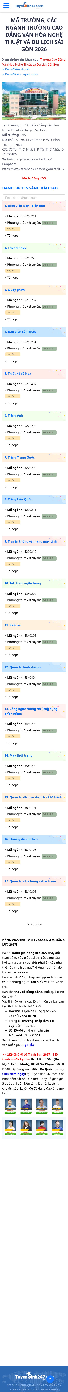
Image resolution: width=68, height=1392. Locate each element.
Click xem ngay (13, 1074)
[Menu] (6, 6)
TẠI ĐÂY (29, 1045)
